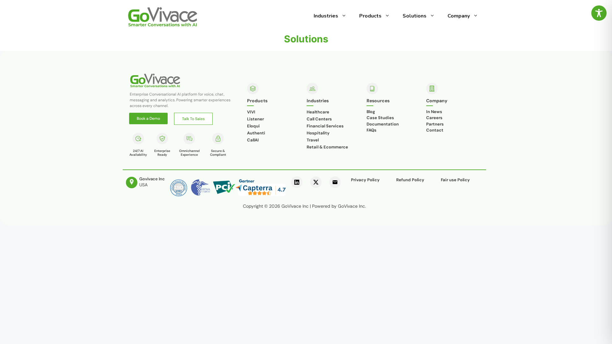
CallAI (253, 140)
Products (370, 15)
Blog (371, 111)
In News (434, 111)
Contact (434, 130)
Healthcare (318, 112)
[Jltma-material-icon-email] (335, 182)
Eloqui (253, 126)
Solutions (414, 15)
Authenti (256, 133)
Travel (313, 140)
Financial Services (325, 126)
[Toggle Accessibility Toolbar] (599, 13)
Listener (255, 119)
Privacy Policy (365, 180)
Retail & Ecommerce (327, 147)
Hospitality (318, 133)
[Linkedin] (296, 182)
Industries (326, 15)
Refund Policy (410, 180)
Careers (434, 117)
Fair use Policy (455, 180)
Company (459, 15)
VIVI (251, 112)
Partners (435, 124)
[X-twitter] (316, 182)
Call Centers (319, 119)
